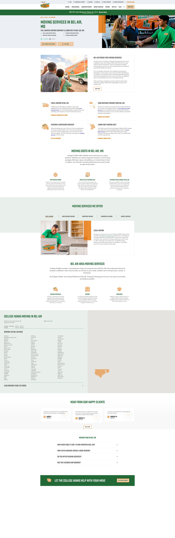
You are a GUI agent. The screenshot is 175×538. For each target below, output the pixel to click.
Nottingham (60, 336)
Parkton (59, 340)
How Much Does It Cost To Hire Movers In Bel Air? (76, 444)
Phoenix (59, 348)
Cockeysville (7, 367)
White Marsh (61, 376)
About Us (98, 2)
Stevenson (60, 366)
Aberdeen (6, 336)
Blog (120, 7)
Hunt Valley (33, 358)
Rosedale (60, 358)
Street (59, 367)
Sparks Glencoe (61, 363)
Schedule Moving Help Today (59, 115)
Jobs (70, 2)
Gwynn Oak (33, 351)
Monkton (33, 378)
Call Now (66, 44)
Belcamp (6, 351)
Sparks (59, 361)
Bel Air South (7, 349)
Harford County (34, 354)
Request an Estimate (104, 117)
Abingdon (6, 339)
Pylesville (60, 351)
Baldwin (6, 340)
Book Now (130, 7)
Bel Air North (7, 348)
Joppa (32, 363)
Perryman (60, 345)
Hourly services (126, 216)
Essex (5, 378)
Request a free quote (50, 44)
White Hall (60, 375)
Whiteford (60, 378)
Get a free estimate (123, 480)
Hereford (33, 357)
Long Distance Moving (68, 216)
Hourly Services (98, 7)
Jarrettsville (33, 361)
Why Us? (114, 7)
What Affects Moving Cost (87, 180)
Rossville (59, 360)
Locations (90, 2)
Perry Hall (60, 343)
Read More (87, 427)
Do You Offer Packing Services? (69, 456)
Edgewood (6, 375)
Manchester (33, 373)
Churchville (6, 366)
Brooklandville (7, 357)
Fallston (6, 379)
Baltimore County (8, 345)
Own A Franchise (107, 2)
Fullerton (33, 343)
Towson (59, 370)
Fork (32, 339)
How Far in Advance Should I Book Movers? (73, 450)
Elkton (5, 376)
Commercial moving (107, 216)
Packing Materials (55, 294)
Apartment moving (87, 216)
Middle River (34, 376)
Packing (87, 294)
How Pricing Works (55, 180)
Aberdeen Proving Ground (10, 337)
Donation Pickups (86, 7)
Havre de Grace (34, 355)
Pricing (107, 7)
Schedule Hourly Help (104, 138)
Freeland (33, 342)
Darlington (6, 372)
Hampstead (33, 352)
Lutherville (33, 370)
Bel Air (5, 346)
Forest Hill (33, 337)
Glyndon (33, 348)
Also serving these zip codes (15, 385)
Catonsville (6, 361)
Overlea (59, 337)
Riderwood (60, 355)
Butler (5, 358)
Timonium (60, 369)
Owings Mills (60, 339)
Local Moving (49, 216)
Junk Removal (75, 7)
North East (33, 379)
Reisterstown (61, 354)
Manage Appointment (119, 2)
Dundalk (6, 373)
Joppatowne (34, 364)
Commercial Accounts (80, 2)
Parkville (59, 342)
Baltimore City (7, 343)
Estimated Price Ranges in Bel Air (119, 180)
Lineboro (33, 367)
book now (97, 89)
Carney (5, 360)
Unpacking (119, 294)
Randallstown (61, 352)
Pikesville (60, 349)
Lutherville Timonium (35, 372)
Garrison (33, 345)
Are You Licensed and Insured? (69, 462)
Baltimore (6, 342)
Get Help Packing (56, 138)
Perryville (60, 346)
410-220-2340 (130, 2)
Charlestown (7, 363)
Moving (67, 7)
